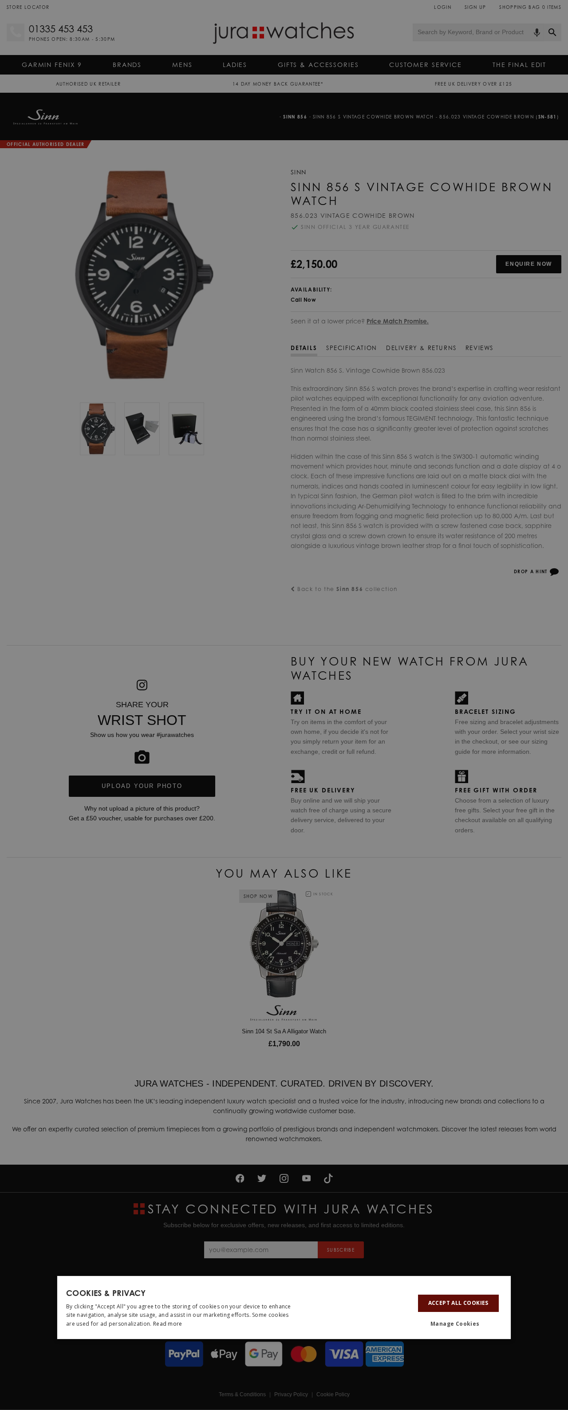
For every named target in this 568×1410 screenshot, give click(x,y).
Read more (167, 1323)
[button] (458, 1324)
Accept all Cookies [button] (458, 1303)
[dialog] (284, 1307)
